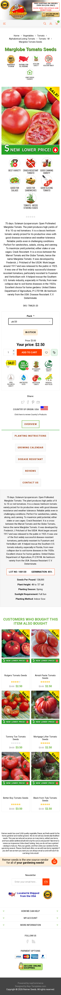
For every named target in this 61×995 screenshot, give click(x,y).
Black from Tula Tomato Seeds (45, 799)
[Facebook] (27, 941)
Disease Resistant (30, 459)
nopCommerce (36, 983)
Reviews (30, 471)
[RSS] (33, 941)
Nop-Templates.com (36, 986)
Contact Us (30, 482)
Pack (30, 316)
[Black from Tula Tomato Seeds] (45, 766)
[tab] (30, 424)
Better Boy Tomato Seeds (15, 798)
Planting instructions (30, 436)
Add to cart (29, 352)
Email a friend (38, 402)
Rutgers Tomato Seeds (15, 675)
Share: (30, 396)
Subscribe (45, 881)
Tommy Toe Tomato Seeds (16, 738)
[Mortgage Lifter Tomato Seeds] (45, 705)
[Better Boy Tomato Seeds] (16, 766)
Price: (27, 340)
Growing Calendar (30, 447)
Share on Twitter (22, 402)
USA (36, 409)
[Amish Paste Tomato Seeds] (45, 643)
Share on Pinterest (33, 402)
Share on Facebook (28, 402)
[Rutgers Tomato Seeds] (16, 643)
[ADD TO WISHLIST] (46, 352)
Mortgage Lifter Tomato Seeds (45, 738)
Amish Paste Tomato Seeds (45, 676)
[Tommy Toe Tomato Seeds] (16, 705)
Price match (54, 352)
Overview (30, 424)
